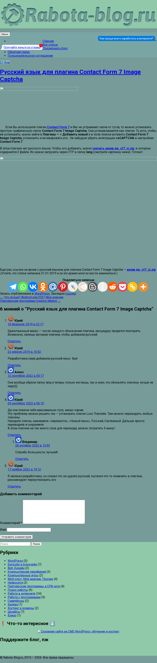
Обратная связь (19, 52)
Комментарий (11, 523)
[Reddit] (113, 287)
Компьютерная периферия (27, 572)
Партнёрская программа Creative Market (30, 301)
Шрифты (14, 612)
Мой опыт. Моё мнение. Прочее (30, 579)
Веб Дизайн (16, 568)
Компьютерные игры (23, 575)
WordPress (42, 293)
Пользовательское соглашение (30, 55)
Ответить (14, 341)
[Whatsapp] (23, 287)
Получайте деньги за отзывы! (22, 47)
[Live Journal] (73, 287)
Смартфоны (16, 601)
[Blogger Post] (93, 287)
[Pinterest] (63, 287)
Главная (48, 41)
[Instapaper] (103, 287)
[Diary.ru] (83, 287)
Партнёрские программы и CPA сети (34, 586)
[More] (143, 287)
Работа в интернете (21, 593)
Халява (13, 604)
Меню (5, 34)
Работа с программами (24, 597)
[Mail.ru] (53, 287)
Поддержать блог (55, 48)
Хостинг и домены (21, 608)
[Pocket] (123, 287)
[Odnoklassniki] (43, 287)
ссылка (70, 293)
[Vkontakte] (33, 287)
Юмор (12, 615)
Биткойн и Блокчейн (22, 564)
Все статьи (50, 45)
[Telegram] (13, 287)
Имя (3, 529)
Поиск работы (18, 590)
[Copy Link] (132, 287)
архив (141, 269)
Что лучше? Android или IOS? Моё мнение (31, 297)
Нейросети (15, 582)
